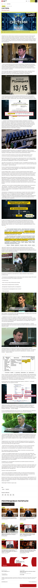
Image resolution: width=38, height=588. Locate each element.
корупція (7, 489)
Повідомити (32, 0)
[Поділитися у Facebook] (3, 495)
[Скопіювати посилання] (13, 495)
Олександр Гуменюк (5, 10)
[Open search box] (29, 1)
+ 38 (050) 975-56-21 (5, 574)
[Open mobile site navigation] (36, 1)
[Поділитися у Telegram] (5, 495)
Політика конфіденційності (32, 581)
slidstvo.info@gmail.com (5, 571)
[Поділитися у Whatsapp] (11, 495)
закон (3, 489)
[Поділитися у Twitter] (8, 495)
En (26, 1)
